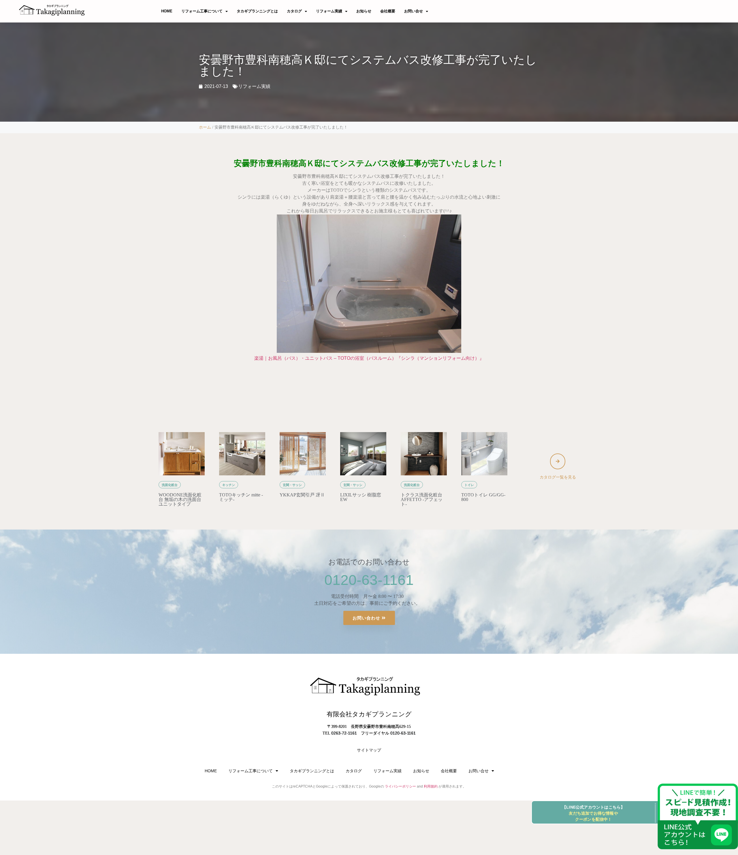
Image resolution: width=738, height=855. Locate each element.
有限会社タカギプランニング (369, 714)
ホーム (205, 127)
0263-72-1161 (344, 733)
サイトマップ (369, 750)
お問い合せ (413, 11)
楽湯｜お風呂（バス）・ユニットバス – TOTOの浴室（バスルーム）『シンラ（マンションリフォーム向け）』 (369, 358)
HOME (166, 11)
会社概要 (387, 11)
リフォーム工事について (202, 11)
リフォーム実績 (329, 11)
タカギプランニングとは (257, 11)
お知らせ (363, 11)
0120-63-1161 (369, 580)
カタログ (294, 11)
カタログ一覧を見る (558, 477)
